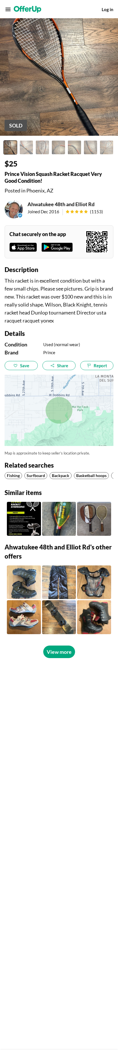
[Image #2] (26, 147)
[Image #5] (74, 147)
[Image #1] (10, 147)
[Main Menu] (8, 9)
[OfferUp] (27, 9)
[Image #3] (42, 147)
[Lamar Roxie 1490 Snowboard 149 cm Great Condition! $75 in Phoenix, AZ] (59, 617)
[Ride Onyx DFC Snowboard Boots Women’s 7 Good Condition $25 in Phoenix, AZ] (94, 617)
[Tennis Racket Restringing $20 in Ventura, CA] (24, 519)
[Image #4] (58, 147)
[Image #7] (106, 147)
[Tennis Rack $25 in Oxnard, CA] (59, 519)
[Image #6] (90, 147)
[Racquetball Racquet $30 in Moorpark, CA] (94, 519)
